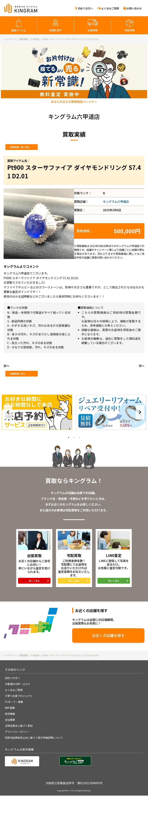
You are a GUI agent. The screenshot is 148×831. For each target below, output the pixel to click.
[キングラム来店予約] (37, 412)
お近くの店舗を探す (108, 635)
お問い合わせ (134, 8)
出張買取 (93, 30)
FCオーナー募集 (14, 702)
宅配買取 (130, 30)
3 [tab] (79, 437)
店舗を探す (55, 30)
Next (140, 412)
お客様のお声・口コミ (17, 684)
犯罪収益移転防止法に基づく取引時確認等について (34, 737)
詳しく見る (34, 580)
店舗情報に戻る (17, 373)
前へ (6, 366)
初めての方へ (85, 8)
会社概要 (10, 720)
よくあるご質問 (110, 8)
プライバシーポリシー (17, 731)
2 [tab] (74, 437)
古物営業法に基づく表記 (19, 725)
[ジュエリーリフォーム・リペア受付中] (111, 412)
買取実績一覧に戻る (20, 147)
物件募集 (10, 708)
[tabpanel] (37, 412)
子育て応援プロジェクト (19, 696)
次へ (141, 366)
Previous (8, 412)
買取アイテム (18, 30)
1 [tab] (68, 437)
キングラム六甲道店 (116, 201)
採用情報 (10, 714)
